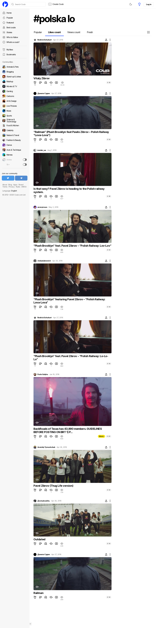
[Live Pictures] (14, 105)
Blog (10, 185)
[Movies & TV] (14, 86)
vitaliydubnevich (44, 261)
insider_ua (41, 150)
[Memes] (14, 154)
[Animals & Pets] (14, 66)
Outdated (39, 539)
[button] (149, 32)
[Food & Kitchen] (14, 125)
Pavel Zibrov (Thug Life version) (53, 485)
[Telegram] (21, 178)
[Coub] (5, 4)
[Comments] (45, 82)
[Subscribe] (25, 159)
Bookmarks (11, 54)
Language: (9, 191)
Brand (21, 185)
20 (108, 436)
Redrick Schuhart (44, 40)
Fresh (90, 32)
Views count (73, 32)
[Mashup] (14, 81)
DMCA (23, 187)
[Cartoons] (14, 96)
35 (108, 82)
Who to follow (12, 37)
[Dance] (14, 145)
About (4, 185)
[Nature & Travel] (14, 135)
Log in (148, 4)
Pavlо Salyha (42, 374)
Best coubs (11, 27)
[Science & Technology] (14, 120)
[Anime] (14, 159)
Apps (15, 185)
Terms (4, 187)
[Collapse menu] (30, 624)
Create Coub (58, 4)
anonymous (42, 207)
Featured (10, 22)
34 (108, 139)
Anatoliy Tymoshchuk (46, 447)
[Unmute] (37, 126)
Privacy (12, 187)
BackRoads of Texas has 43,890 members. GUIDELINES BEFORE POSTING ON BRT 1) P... (68, 430)
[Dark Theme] (131, 4)
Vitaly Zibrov (42, 78)
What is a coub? (12, 42)
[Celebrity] (14, 130)
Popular (9, 17)
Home (8, 13)
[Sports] (14, 115)
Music (101, 436)
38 (108, 196)
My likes (9, 49)
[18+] (25, 164)
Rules (18, 187)
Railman (38, 593)
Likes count (54, 32)
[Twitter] (8, 178)
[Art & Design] (14, 101)
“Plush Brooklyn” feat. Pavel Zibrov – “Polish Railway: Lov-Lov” (72, 245)
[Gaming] (14, 91)
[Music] (14, 110)
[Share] (106, 39)
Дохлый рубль (43, 501)
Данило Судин (43, 93)
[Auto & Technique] (14, 149)
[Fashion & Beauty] (14, 140)
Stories (9, 32)
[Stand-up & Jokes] (14, 76)
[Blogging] (14, 71)
